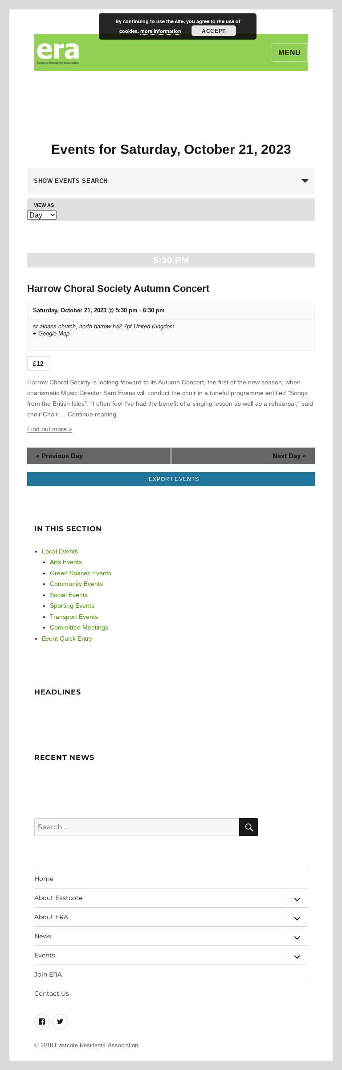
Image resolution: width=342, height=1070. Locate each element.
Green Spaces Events (80, 573)
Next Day (289, 456)
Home (43, 879)
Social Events (69, 594)
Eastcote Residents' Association (96, 1045)
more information (160, 31)
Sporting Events (72, 605)
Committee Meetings (79, 627)
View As (44, 205)
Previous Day (59, 456)
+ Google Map (51, 333)
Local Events (60, 551)
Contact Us (51, 993)
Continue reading (92, 414)
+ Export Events (171, 479)
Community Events (76, 583)
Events (44, 955)
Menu (289, 53)
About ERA (51, 917)
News (42, 936)
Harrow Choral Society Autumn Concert (118, 288)
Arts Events (66, 561)
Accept (213, 31)
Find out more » (49, 428)
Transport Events (74, 616)
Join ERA (48, 974)
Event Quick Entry (67, 638)
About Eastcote (58, 898)
